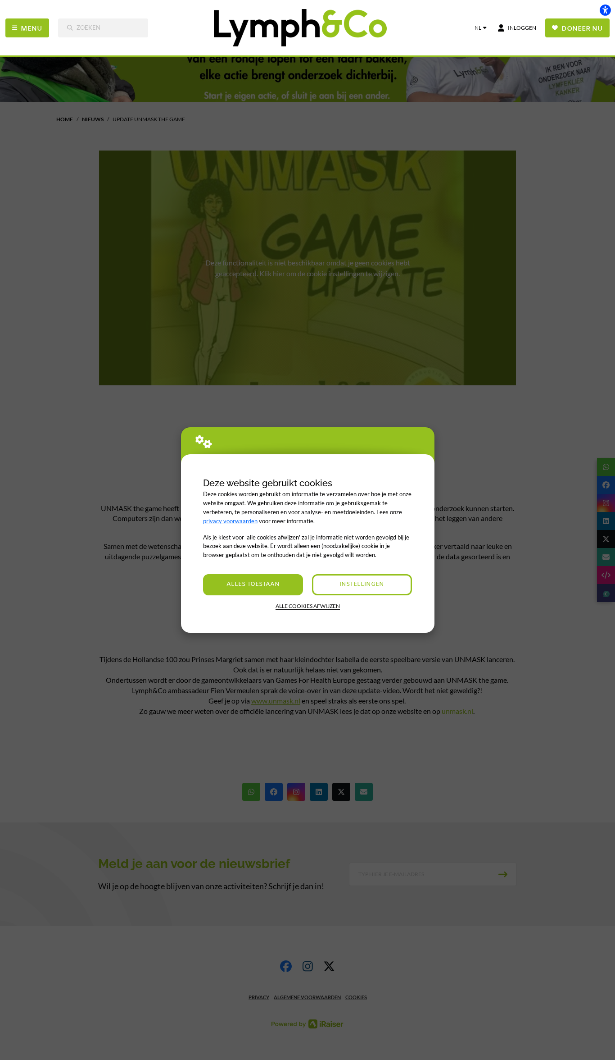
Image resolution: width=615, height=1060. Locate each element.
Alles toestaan (253, 584)
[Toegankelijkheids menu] (605, 10)
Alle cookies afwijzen (308, 606)
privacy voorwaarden (230, 521)
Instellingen (361, 584)
